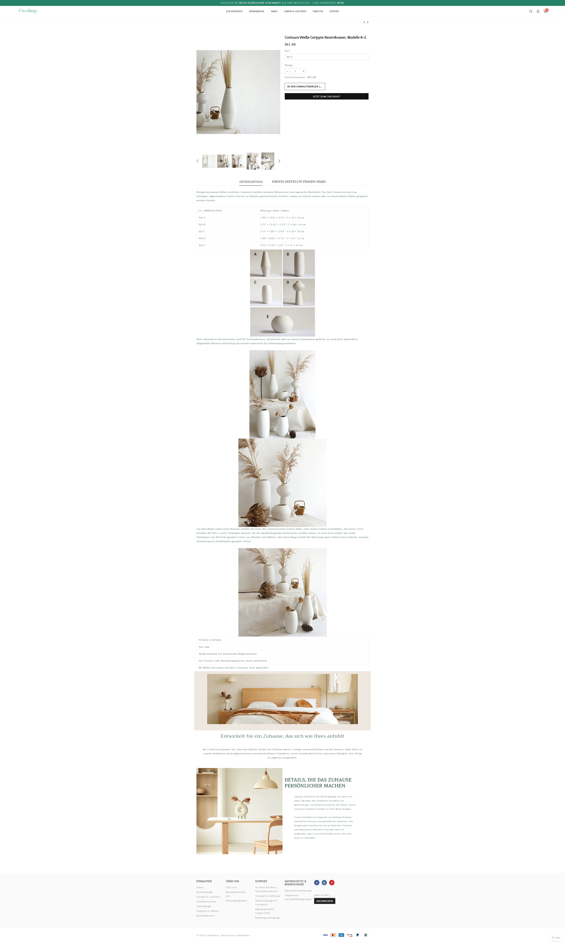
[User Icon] (538, 11)
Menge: (289, 65)
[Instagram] (324, 882)
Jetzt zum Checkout (326, 96)
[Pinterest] (331, 882)
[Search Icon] (530, 11)
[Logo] (35, 11)
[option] (238, 92)
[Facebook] (316, 882)
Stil (288, 51)
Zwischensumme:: (295, 77)
